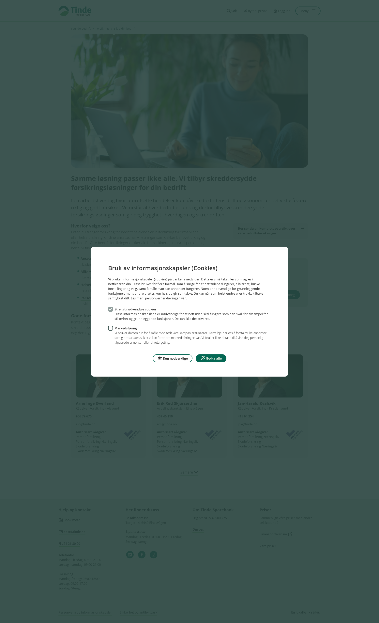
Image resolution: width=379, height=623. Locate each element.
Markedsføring (125, 328)
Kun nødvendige (175, 358)
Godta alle (214, 358)
